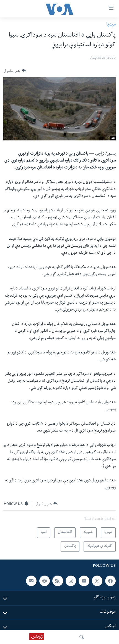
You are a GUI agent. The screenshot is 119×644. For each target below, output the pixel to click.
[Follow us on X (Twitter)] (97, 580)
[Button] (15, 70)
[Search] (81, 637)
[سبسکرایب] (31, 580)
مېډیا (111, 25)
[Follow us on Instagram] (71, 580)
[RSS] (57, 580)
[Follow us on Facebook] (110, 580)
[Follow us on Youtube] (84, 580)
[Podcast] (44, 580)
